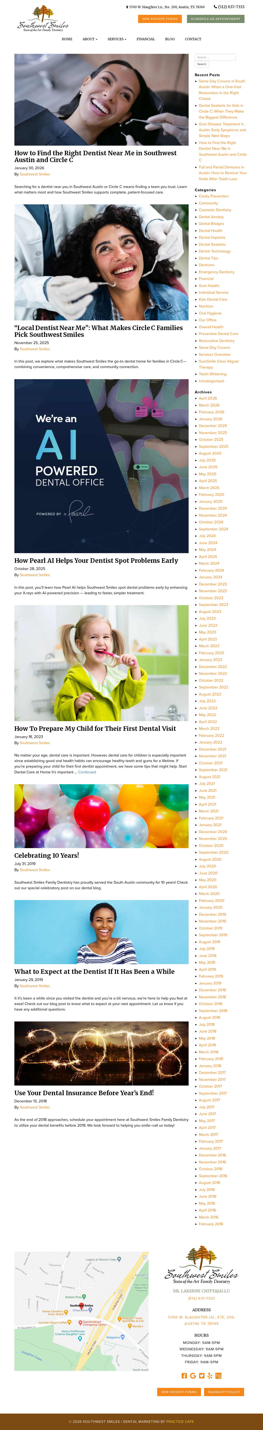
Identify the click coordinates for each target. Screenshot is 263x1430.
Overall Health (211, 327)
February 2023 (211, 653)
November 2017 (212, 1079)
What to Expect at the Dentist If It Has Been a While (94, 971)
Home (67, 39)
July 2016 (207, 1189)
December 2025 (213, 426)
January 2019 (210, 983)
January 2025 (210, 501)
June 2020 (208, 873)
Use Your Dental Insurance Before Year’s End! (84, 1093)
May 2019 (207, 962)
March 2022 (209, 728)
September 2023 (213, 604)
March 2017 (208, 1134)
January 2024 (210, 577)
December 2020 (213, 832)
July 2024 (207, 536)
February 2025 (211, 494)
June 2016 (207, 1196)
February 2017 (211, 1141)
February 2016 (211, 1224)
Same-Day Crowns (214, 347)
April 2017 (207, 1127)
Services (116, 39)
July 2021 (207, 783)
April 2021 (207, 804)
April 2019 (207, 969)
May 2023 (207, 632)
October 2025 (211, 439)
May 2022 (207, 715)
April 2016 (207, 1210)
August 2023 (210, 611)
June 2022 (208, 708)
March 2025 (209, 488)
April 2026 (208, 398)
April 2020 (208, 887)
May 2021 (207, 797)
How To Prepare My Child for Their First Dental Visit (95, 728)
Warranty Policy (224, 1392)
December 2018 (212, 990)
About (89, 39)
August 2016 (209, 1182)
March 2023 (209, 646)
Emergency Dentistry (216, 272)
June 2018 (207, 1031)
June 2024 (208, 543)
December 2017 (212, 1072)
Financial (146, 39)
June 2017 (207, 1114)
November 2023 (213, 591)
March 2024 (209, 563)
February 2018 (211, 1059)
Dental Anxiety (211, 217)
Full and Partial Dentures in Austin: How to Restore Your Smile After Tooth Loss (223, 173)
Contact (193, 39)
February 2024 (211, 570)
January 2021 (210, 825)
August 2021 (209, 777)
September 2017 (213, 1093)
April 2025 (208, 481)
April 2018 (207, 1045)
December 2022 (213, 666)
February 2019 (211, 976)
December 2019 (212, 914)
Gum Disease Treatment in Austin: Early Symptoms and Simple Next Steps (222, 130)
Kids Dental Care (213, 299)
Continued (87, 772)
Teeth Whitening (213, 374)
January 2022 (210, 742)
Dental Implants (212, 237)
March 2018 (208, 1052)
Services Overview (215, 354)
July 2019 (207, 948)
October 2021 (210, 763)
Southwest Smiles (35, 174)
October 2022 (211, 680)
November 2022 (213, 673)
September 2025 (213, 446)
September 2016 (213, 1176)
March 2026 (209, 405)
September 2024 (213, 529)
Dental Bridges (211, 223)
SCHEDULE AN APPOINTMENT (215, 19)
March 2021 (208, 811)
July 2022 (207, 701)
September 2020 (213, 852)
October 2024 (211, 522)
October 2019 (210, 928)
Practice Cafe (180, 1422)
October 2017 (210, 1086)
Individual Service (213, 292)
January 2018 (210, 1066)
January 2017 (210, 1148)
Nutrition (206, 306)
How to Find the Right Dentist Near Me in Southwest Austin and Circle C (95, 156)
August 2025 (210, 453)
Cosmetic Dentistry (215, 210)
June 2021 (207, 790)
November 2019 (212, 921)
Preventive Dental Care (218, 334)
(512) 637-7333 (231, 6)
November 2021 (212, 756)
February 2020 (211, 900)
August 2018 (209, 1017)
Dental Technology (215, 251)
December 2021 (212, 749)
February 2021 (211, 818)
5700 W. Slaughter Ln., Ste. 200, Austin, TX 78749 (167, 7)
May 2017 (207, 1121)
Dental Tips (208, 258)
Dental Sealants (212, 244)
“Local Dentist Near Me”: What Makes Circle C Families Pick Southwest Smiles (98, 331)
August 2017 (209, 1100)
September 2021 (213, 770)
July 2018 (207, 1024)
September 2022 (213, 687)
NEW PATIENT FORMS (160, 19)
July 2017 (207, 1107)
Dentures (207, 265)
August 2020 (210, 859)
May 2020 (207, 880)
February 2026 (211, 412)
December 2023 (213, 584)
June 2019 (207, 955)
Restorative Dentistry (216, 341)
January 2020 (211, 907)
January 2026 (210, 419)
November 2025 (213, 433)
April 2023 (208, 639)
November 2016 (212, 1162)
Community (208, 203)
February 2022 (211, 735)
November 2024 (213, 515)
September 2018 (213, 1011)
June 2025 (208, 467)
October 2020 (211, 845)
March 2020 (209, 893)
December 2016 (212, 1155)
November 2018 (212, 997)
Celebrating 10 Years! (46, 855)
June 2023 (208, 625)
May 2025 (207, 474)
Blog (170, 39)
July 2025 (207, 460)
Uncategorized (211, 381)
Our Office (208, 320)
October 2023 (211, 598)
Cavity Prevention (214, 196)
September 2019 (213, 935)
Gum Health (209, 285)
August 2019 (209, 942)
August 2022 (210, 694)
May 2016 (207, 1203)
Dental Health (210, 230)
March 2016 (208, 1217)
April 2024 (208, 556)
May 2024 (207, 549)
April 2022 (208, 722)
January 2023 (210, 659)
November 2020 (213, 838)
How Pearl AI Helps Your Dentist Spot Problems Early (96, 560)
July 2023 (207, 618)
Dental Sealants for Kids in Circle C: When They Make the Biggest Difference (221, 111)
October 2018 (210, 1004)
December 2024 (213, 508)
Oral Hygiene (210, 313)
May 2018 (207, 1038)
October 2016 (210, 1169)
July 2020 (207, 866)
